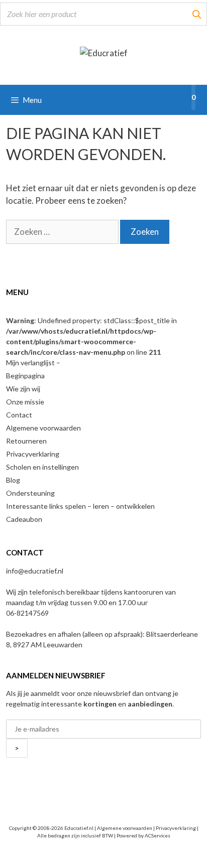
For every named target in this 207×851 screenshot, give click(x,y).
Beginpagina (25, 375)
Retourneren (26, 441)
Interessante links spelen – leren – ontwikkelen (80, 506)
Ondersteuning (30, 493)
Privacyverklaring (32, 454)
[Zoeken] (196, 14)
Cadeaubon (24, 519)
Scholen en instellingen (42, 467)
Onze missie (25, 401)
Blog (13, 480)
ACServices (157, 835)
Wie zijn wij (23, 388)
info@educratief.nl (34, 570)
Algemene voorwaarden (43, 427)
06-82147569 (27, 613)
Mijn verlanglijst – (33, 362)
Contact (19, 414)
